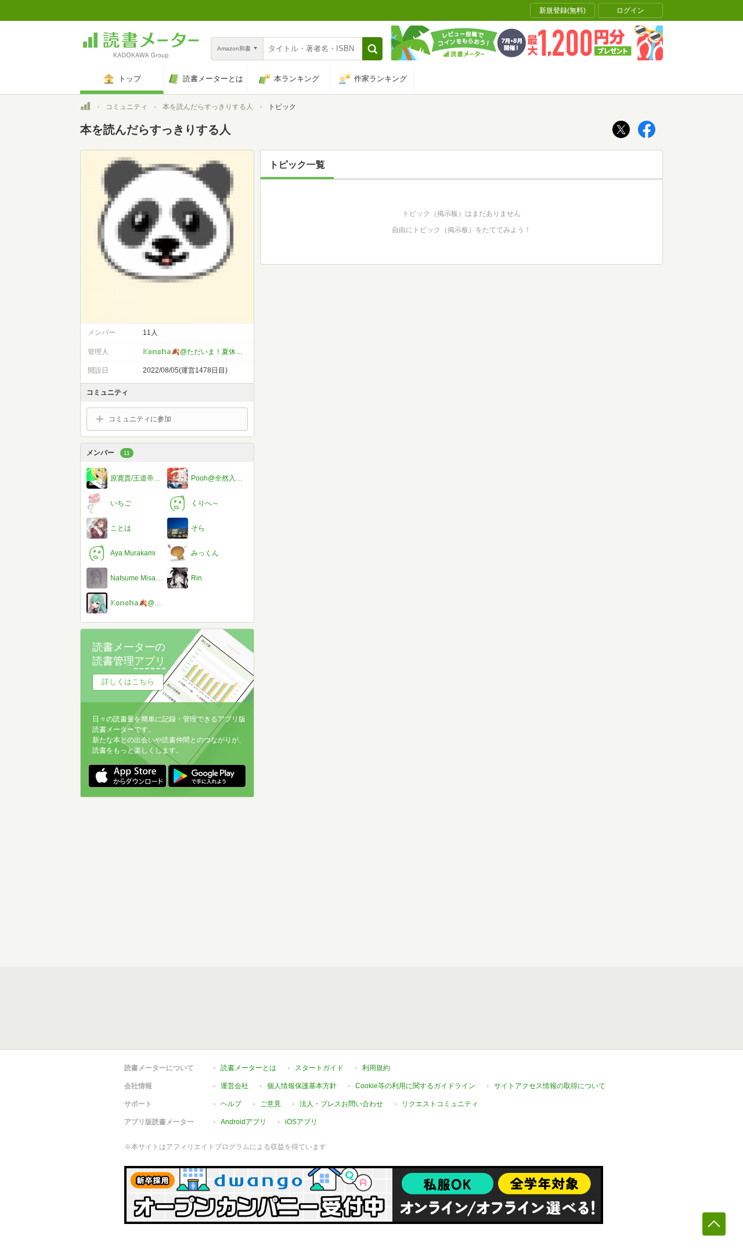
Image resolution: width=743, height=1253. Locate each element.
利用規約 (376, 1067)
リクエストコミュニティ (440, 1103)
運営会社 (234, 1085)
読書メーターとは (248, 1067)
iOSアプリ (301, 1121)
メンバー (108, 453)
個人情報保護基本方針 (302, 1085)
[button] (372, 48)
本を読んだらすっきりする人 (208, 107)
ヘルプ (231, 1103)
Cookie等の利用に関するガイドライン (415, 1085)
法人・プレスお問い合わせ (341, 1103)
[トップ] (85, 108)
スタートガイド (319, 1067)
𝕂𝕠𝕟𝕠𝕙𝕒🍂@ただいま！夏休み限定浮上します (217, 352)
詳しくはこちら (128, 681)
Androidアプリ (243, 1121)
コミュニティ (126, 107)
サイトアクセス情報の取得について (549, 1085)
